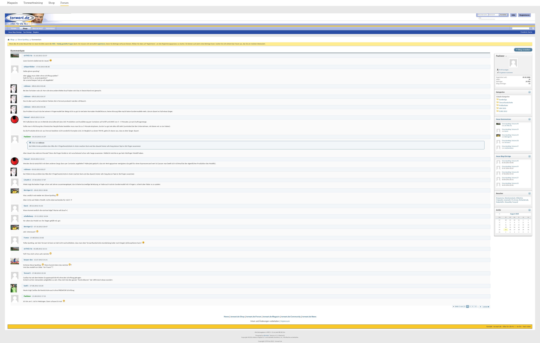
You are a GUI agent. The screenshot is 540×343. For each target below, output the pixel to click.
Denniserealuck (510, 198)
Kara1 (26, 206)
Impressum (285, 321)
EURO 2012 (503, 111)
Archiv (519, 327)
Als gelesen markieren (506, 72)
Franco (26, 238)
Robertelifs (500, 202)
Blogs (25, 29)
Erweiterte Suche (526, 32)
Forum (64, 2)
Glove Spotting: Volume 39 (510, 129)
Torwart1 (27, 273)
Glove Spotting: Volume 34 (510, 135)
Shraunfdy (508, 202)
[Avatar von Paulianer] (513, 62)
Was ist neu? (37, 29)
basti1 (26, 286)
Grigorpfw (499, 200)
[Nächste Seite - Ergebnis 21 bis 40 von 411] (480, 306)
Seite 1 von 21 (460, 306)
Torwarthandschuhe (506, 103)
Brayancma (500, 198)
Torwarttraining (33, 2)
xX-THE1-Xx (28, 56)
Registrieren (524, 15)
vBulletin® (266, 335)
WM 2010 (502, 108)
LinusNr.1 (27, 180)
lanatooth (507, 200)
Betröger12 (28, 190)
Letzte (485, 307)
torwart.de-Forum (253, 317)
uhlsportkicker (29, 67)
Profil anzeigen (503, 70)
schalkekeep (28, 216)
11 (476, 306)
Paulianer (500, 56)
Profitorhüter (503, 105)
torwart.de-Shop (238, 317)
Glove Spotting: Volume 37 (510, 146)
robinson (27, 86)
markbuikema (509, 148)
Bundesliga (503, 100)
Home (226, 317)
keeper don (28, 260)
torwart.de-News (309, 317)
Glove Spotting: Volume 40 (510, 124)
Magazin (12, 2)
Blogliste (36, 32)
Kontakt (489, 327)
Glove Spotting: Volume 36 (510, 183)
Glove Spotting (23, 40)
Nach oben (527, 327)
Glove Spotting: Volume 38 (510, 140)
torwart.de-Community (291, 317)
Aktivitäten (50, 29)
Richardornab (523, 200)
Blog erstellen (523, 49)
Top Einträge (27, 32)
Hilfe (513, 15)
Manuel (27, 117)
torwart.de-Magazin (271, 317)
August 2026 (514, 214)
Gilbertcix (519, 198)
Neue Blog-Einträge (15, 32)
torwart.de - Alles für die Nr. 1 (504, 327)
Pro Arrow (514, 200)
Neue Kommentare (503, 119)
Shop (52, 2)
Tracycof (515, 202)
